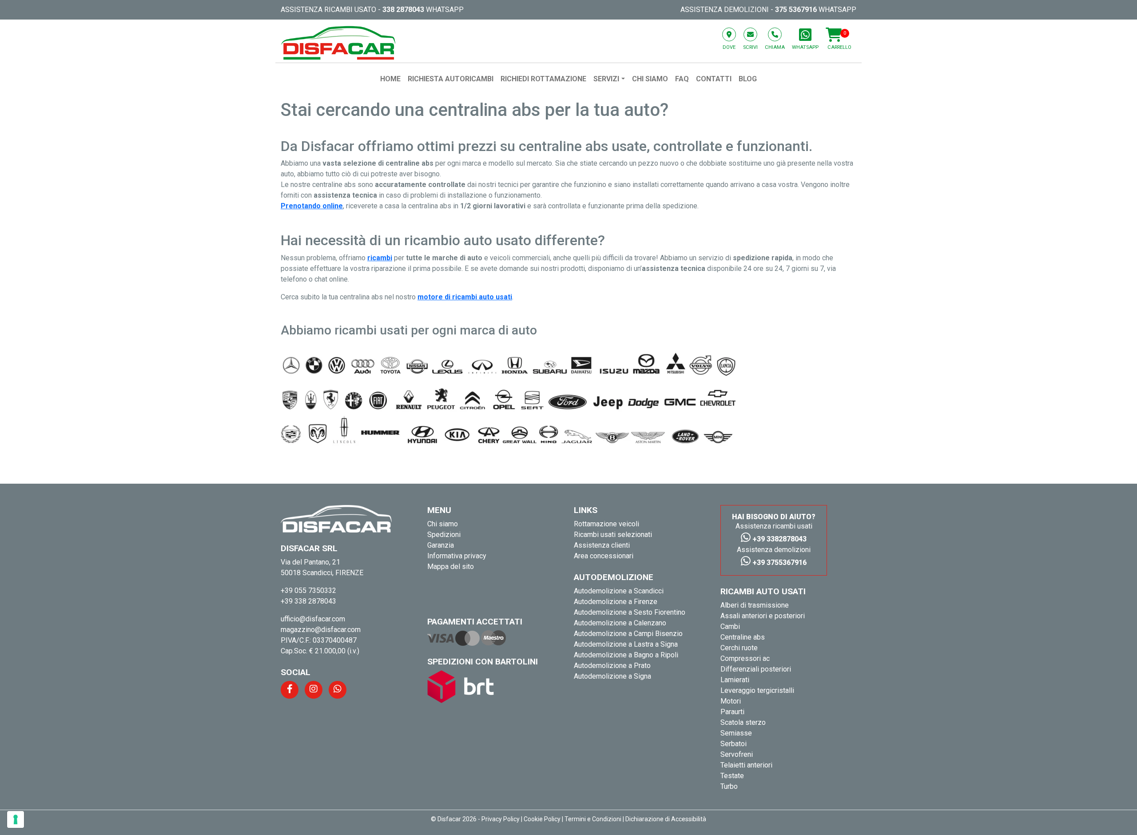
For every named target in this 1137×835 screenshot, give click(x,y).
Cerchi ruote (739, 648)
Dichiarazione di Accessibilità (665, 819)
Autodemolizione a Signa (612, 676)
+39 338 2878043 (308, 601)
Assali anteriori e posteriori (762, 616)
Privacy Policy (500, 819)
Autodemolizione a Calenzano (620, 623)
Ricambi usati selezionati (613, 534)
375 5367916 (796, 9)
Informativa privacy (456, 556)
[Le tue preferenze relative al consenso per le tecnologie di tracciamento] (15, 819)
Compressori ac (745, 658)
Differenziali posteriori (755, 669)
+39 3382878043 (779, 539)
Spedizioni (444, 534)
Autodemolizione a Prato (612, 665)
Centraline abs (742, 637)
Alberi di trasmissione (754, 605)
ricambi (379, 258)
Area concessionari (603, 556)
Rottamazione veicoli (606, 524)
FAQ (682, 79)
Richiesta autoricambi (450, 79)
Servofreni (736, 754)
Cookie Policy (542, 819)
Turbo (729, 786)
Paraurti (732, 712)
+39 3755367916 (779, 562)
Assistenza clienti (602, 545)
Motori (730, 701)
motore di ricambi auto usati (464, 297)
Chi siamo (650, 79)
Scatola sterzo (743, 722)
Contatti (713, 79)
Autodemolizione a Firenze (615, 601)
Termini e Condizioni (593, 819)
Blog (748, 79)
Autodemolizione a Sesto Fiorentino (629, 612)
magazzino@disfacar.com (321, 629)
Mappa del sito (450, 566)
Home (390, 79)
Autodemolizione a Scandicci (619, 591)
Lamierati (734, 680)
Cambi (730, 626)
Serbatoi (733, 744)
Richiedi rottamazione (543, 79)
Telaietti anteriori (746, 765)
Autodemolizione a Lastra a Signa (626, 644)
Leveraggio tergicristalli (757, 690)
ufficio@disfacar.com (313, 619)
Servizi (606, 79)
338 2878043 (403, 9)
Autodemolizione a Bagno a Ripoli (626, 655)
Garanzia (440, 545)
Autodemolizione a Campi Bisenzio (628, 633)
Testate (732, 775)
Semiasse (736, 733)
